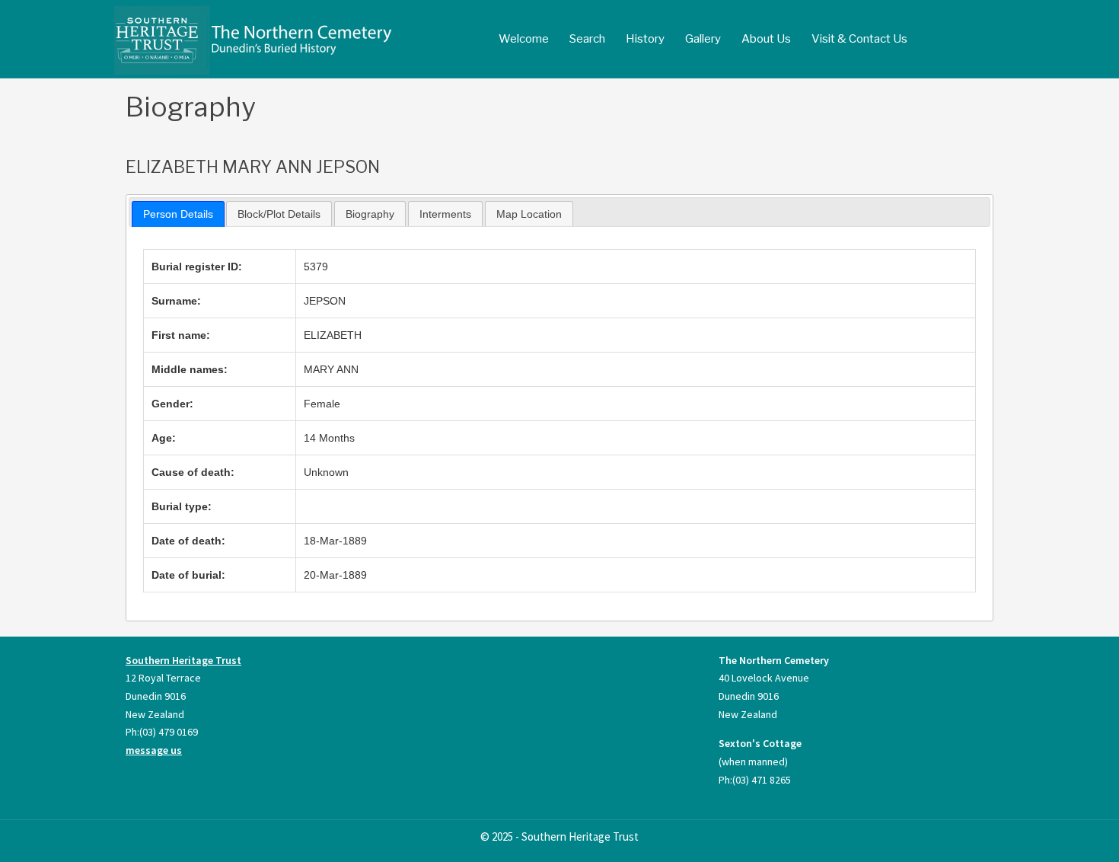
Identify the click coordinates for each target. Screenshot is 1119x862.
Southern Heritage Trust (183, 660)
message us (154, 750)
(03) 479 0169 (168, 732)
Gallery (703, 39)
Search (587, 39)
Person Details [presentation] (178, 214)
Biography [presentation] (370, 214)
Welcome (524, 39)
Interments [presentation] (445, 214)
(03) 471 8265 (761, 780)
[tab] (178, 214)
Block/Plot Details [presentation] (279, 214)
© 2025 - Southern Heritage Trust (559, 836)
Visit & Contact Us (859, 39)
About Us (766, 39)
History (645, 39)
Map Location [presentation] (529, 214)
